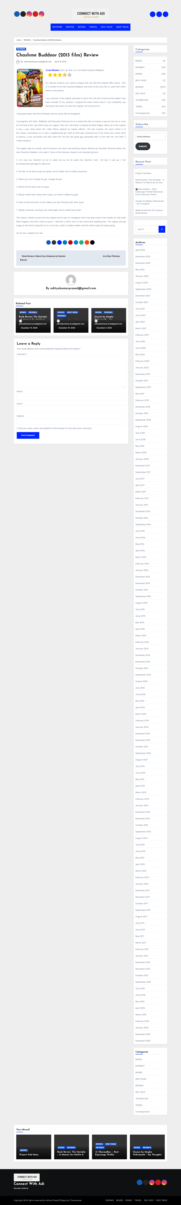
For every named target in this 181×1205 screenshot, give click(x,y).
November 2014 (142, 662)
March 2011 (140, 943)
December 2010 (142, 962)
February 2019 (142, 400)
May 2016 (139, 544)
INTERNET (140, 67)
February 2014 (142, 720)
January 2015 (141, 649)
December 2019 (142, 374)
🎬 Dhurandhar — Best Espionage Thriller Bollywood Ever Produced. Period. (149, 192)
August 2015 (141, 603)
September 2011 (143, 910)
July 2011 (139, 923)
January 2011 (141, 956)
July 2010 (140, 988)
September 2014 (143, 675)
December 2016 (142, 511)
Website (20, 416)
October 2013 (141, 747)
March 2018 (140, 452)
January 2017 (141, 505)
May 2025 (140, 269)
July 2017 (140, 479)
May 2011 (139, 936)
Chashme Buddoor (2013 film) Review (57, 55)
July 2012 (140, 845)
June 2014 (140, 694)
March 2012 (140, 871)
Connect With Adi (29, 1184)
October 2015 (141, 590)
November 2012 (142, 818)
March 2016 (140, 557)
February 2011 (142, 949)
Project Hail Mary (143, 173)
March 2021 (140, 328)
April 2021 (140, 322)
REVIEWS (57, 27)
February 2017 (142, 498)
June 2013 (140, 773)
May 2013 (139, 779)
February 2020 (142, 361)
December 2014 (142, 655)
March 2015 (140, 635)
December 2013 (142, 733)
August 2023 (141, 283)
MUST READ (122, 27)
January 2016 (141, 570)
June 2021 (140, 315)
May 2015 (139, 622)
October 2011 (141, 903)
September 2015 (143, 596)
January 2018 (141, 459)
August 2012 (141, 838)
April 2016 (140, 550)
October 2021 (141, 302)
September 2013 (143, 753)
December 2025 (142, 256)
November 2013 (142, 740)
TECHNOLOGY (141, 100)
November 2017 (142, 466)
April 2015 (140, 629)
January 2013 (141, 805)
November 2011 (142, 897)
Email (20, 404)
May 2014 (139, 701)
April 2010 (140, 1008)
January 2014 (141, 727)
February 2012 (142, 877)
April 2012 (140, 864)
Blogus (63, 1200)
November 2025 (142, 263)
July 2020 (140, 341)
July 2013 (140, 766)
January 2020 (142, 367)
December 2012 (142, 812)
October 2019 (141, 381)
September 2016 (143, 524)
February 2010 (142, 1021)
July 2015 (140, 609)
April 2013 (140, 786)
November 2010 (142, 969)
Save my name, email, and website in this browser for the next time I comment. (55, 428)
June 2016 (140, 537)
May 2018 (139, 446)
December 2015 (142, 577)
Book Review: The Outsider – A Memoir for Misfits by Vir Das (71, 1155)
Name (20, 391)
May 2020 (140, 354)
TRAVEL (93, 27)
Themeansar (75, 1200)
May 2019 (139, 394)
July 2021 (140, 309)
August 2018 (141, 426)
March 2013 (140, 792)
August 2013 (141, 760)
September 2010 (143, 982)
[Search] (161, 229)
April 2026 (140, 250)
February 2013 (142, 799)
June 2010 (140, 995)
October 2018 (141, 413)
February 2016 (142, 564)
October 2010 (141, 975)
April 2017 (140, 485)
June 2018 (140, 439)
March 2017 (140, 492)
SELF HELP (107, 27)
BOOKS (82, 27)
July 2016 (140, 531)
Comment (22, 354)
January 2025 (142, 276)
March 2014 (140, 714)
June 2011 (140, 930)
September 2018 (143, 420)
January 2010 (141, 1028)
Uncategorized (142, 113)
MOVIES (70, 27)
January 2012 (141, 884)
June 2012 (140, 851)
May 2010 (139, 1001)
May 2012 (139, 858)
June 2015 (140, 616)
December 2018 (142, 407)
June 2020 (140, 348)
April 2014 (140, 707)
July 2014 (140, 688)
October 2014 (141, 668)
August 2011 (141, 916)
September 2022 (143, 289)
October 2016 (141, 518)
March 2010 (140, 1014)
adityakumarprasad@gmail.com (38, 62)
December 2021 (142, 296)
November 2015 (142, 583)
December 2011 (142, 890)
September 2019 (143, 387)
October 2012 (141, 825)
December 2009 (143, 1034)
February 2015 (142, 642)
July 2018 (140, 433)
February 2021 (142, 335)
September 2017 (143, 472)
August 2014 (141, 681)
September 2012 (143, 832)
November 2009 (143, 1041)
